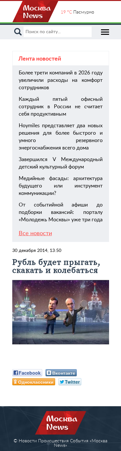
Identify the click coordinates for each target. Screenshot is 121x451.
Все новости (35, 233)
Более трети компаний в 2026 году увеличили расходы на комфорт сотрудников (61, 80)
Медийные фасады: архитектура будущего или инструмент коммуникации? (61, 186)
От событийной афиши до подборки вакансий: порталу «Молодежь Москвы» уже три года (61, 212)
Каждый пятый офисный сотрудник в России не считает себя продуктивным (61, 107)
